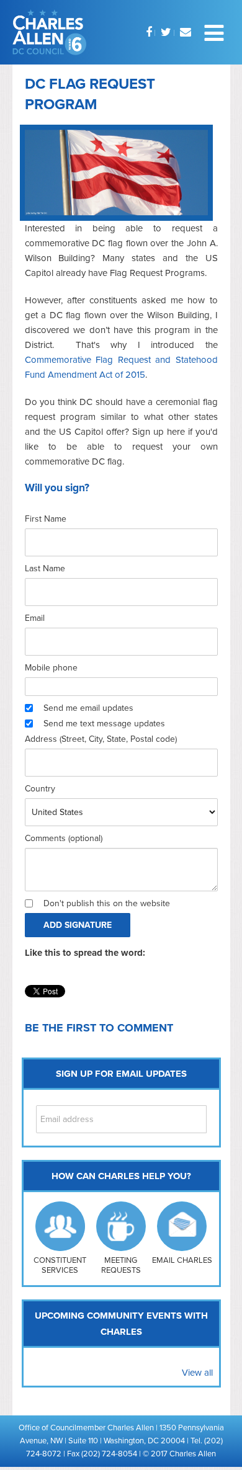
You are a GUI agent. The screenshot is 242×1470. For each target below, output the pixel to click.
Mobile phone (51, 667)
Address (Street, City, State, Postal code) (101, 739)
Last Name (45, 568)
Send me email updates (88, 708)
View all (197, 1372)
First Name (45, 519)
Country (40, 788)
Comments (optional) (63, 838)
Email (35, 618)
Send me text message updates (104, 723)
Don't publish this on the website (106, 903)
